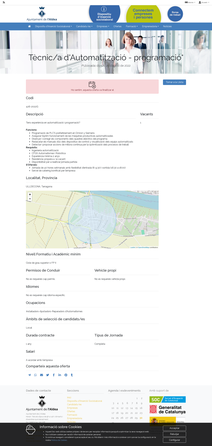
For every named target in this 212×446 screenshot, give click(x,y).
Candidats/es (74, 404)
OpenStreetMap (143, 247)
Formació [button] (131, 26)
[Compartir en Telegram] (29, 375)
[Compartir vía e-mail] (41, 375)
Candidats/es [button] (83, 26)
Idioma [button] (191, 2)
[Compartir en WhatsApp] (35, 375)
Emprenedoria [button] (149, 26)
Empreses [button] (102, 26)
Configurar (174, 440)
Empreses (72, 408)
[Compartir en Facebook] (54, 375)
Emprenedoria (74, 418)
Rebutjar (174, 434)
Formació (72, 414)
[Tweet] (47, 375)
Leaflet (132, 247)
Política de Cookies (59, 440)
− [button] (30, 199)
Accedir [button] (204, 2)
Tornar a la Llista (174, 82)
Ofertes (117, 26)
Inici (69, 397)
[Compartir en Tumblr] (72, 375)
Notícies (167, 26)
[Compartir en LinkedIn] (59, 375)
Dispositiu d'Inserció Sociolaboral (84, 401)
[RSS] (4, 2)
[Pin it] (65, 375)
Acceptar (174, 428)
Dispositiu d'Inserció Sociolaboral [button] (52, 26)
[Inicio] (41, 13)
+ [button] (30, 194)
